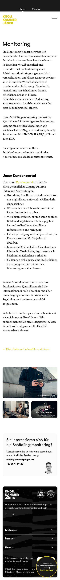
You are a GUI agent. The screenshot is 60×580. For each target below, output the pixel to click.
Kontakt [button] (9, 547)
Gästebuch (10, 572)
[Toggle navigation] (54, 18)
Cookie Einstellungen (25, 572)
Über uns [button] (10, 538)
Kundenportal (24, 182)
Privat (22, 9)
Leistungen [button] (11, 530)
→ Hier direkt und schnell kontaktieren (26, 349)
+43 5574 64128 (14, 464)
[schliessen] (56, 558)
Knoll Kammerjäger (9, 19)
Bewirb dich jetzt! (46, 570)
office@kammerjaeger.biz (20, 459)
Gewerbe (36, 9)
